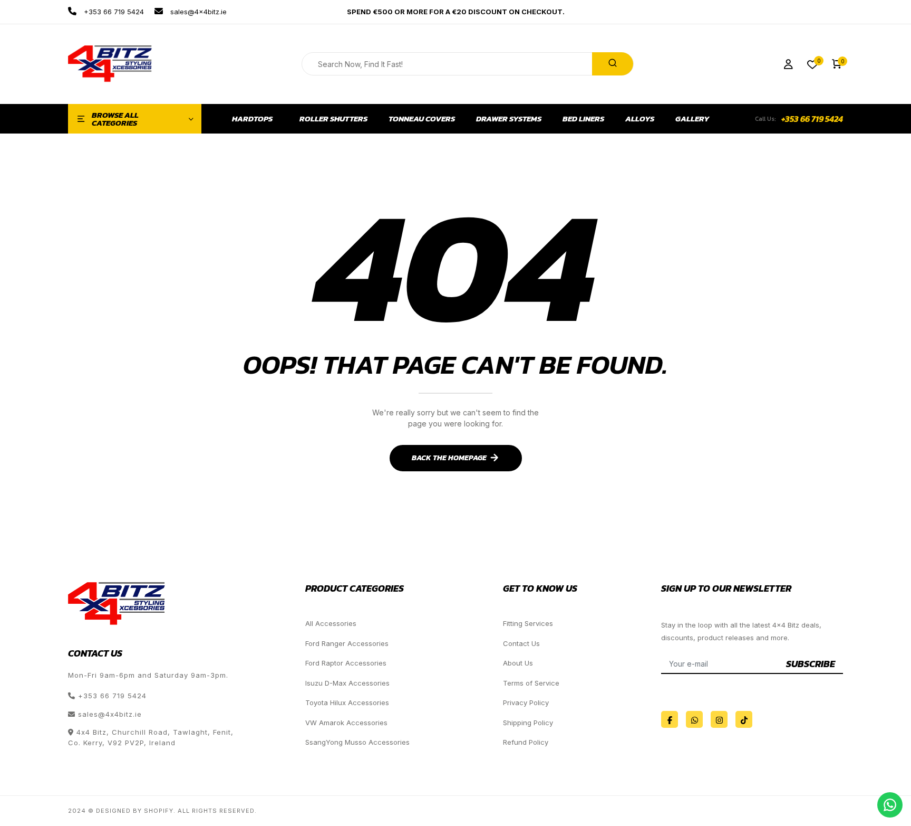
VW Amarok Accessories (346, 722)
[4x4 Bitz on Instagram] (719, 719)
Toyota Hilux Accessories (347, 702)
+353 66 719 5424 (113, 11)
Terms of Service (531, 683)
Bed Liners (583, 119)
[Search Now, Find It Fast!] (612, 63)
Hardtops (252, 119)
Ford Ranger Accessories (347, 643)
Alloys (639, 119)
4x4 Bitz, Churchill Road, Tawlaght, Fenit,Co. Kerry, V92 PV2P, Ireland (151, 737)
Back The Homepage (449, 457)
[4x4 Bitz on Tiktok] (743, 719)
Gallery (692, 119)
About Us (518, 663)
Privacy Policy (526, 702)
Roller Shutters (333, 119)
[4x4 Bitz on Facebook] (669, 719)
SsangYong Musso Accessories (357, 742)
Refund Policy (525, 742)
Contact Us (521, 643)
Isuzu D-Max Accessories (347, 683)
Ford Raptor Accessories (345, 663)
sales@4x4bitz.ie (197, 11)
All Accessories (330, 623)
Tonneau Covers (422, 119)
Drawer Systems (508, 119)
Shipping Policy (528, 722)
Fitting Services (528, 623)
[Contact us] (890, 805)
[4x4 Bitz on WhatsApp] (694, 719)
